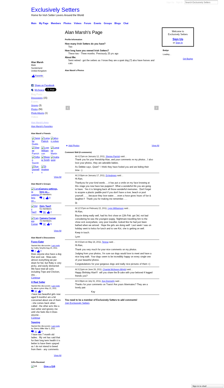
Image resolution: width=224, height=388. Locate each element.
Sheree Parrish (113, 156)
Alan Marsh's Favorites (42, 126)
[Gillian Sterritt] (36, 160)
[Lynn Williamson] (45, 150)
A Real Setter (38, 282)
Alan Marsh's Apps (40, 122)
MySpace (39, 90)
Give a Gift (49, 366)
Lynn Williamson (116, 208)
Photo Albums (37, 113)
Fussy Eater (37, 241)
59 (44, 212)
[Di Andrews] (45, 169)
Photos (34, 109)
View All (57, 177)
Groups (34, 105)
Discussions (37, 98)
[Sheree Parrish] (36, 150)
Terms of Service (186, 384)
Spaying (35, 322)
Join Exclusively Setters (77, 303)
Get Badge (188, 59)
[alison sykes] (55, 141)
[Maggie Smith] (45, 160)
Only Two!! (45, 206)
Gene (52, 384)
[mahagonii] (55, 160)
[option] (112, 108)
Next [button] (156, 108)
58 (36, 291)
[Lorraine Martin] (55, 150)
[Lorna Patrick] (45, 141)
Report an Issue (168, 384)
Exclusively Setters (55, 9)
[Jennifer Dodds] (36, 141)
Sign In (179, 2)
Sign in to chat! (199, 386)
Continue (35, 277)
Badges (154, 384)
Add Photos (73, 145)
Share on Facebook (44, 85)
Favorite (39, 76)
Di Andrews (111, 175)
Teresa (105, 242)
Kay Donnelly (108, 281)
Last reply (55, 245)
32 (44, 224)
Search (220, 2)
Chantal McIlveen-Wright (114, 269)
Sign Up (170, 2)
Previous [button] (68, 108)
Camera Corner (48, 218)
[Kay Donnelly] (36, 169)
